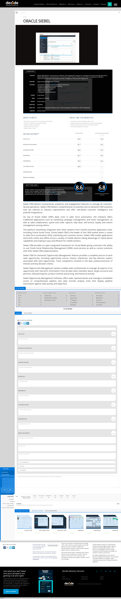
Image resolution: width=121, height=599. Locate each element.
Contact (102, 577)
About (63, 577)
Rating (12, 501)
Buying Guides (38, 4)
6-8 (29, 298)
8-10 (29, 296)
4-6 (29, 300)
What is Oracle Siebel (8, 503)
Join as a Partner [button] (11, 591)
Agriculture (107, 298)
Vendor (102, 579)
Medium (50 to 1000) (55, 298)
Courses (87, 4)
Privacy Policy (84, 577)
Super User (81, 298)
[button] (19, 323)
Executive (81, 305)
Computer (107, 305)
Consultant (81, 302)
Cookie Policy (84, 579)
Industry (78, 4)
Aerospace (107, 296)
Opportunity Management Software (44, 505)
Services (70, 4)
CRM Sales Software (20, 505)
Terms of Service (66, 579)
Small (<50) (55, 296)
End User (81, 296)
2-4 (29, 302)
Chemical (107, 300)
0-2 (29, 305)
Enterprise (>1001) (55, 300)
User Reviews (10, 505)
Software (61, 4)
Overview (11, 499)
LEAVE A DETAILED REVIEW (8, 507)
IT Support (81, 300)
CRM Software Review (31, 505)
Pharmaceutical (107, 302)
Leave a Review (28, 313)
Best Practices (51, 4)
